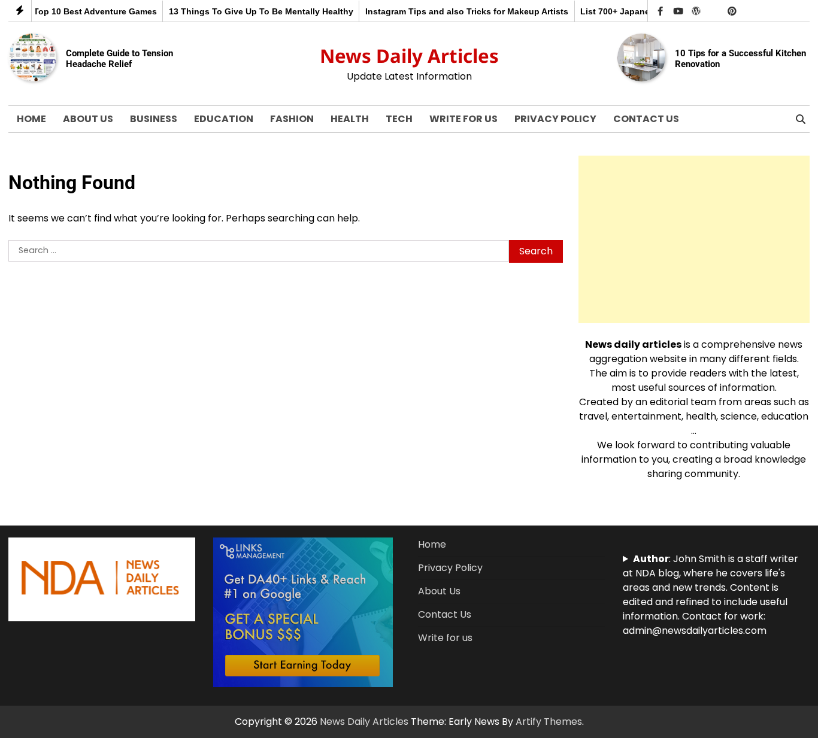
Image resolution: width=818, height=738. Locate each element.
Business (153, 119)
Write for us (463, 119)
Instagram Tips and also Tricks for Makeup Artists (456, 11)
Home (31, 119)
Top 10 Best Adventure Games (84, 11)
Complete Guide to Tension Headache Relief (119, 58)
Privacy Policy (555, 119)
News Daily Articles (409, 55)
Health (350, 119)
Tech (399, 119)
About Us (88, 119)
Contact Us (646, 119)
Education (223, 119)
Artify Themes (549, 721)
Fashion (292, 119)
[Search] (801, 119)
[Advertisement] (694, 239)
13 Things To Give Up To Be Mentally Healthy (250, 11)
